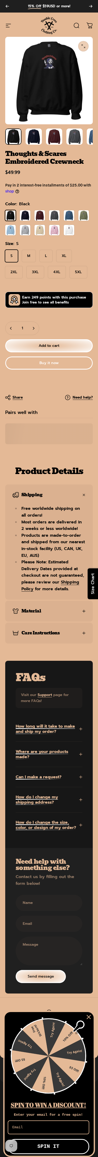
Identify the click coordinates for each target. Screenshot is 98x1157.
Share (18, 397)
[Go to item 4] (74, 136)
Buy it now (49, 363)
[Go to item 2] (34, 136)
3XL (35, 272)
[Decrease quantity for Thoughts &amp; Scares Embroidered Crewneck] (10, 328)
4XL (56, 272)
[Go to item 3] (54, 136)
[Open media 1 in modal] (83, 46)
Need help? (83, 397)
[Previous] (7, 6)
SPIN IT (48, 1146)
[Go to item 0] (13, 136)
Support (45, 695)
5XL (78, 272)
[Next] (90, 6)
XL (64, 256)
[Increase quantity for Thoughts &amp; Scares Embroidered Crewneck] (33, 328)
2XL (13, 272)
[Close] (88, 1017)
